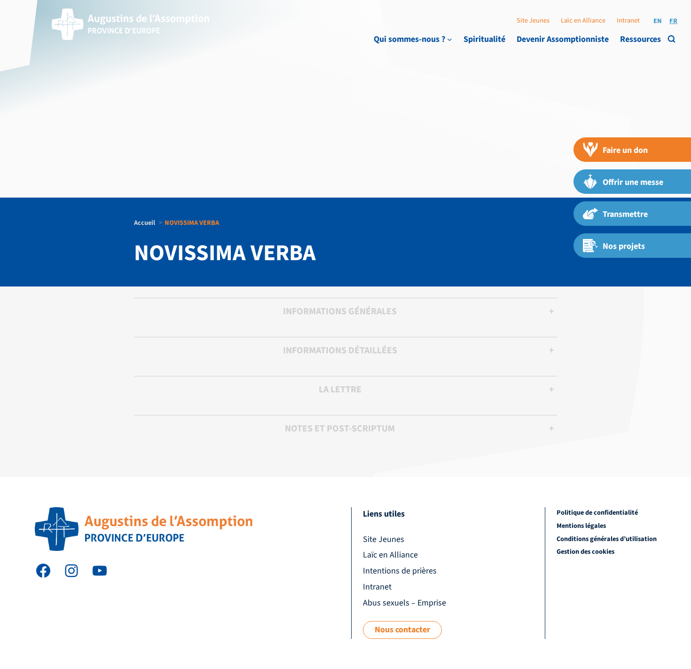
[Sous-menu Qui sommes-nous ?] (449, 39)
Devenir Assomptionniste (563, 39)
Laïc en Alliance (583, 20)
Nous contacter (402, 630)
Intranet (628, 20)
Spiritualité (484, 39)
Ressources (640, 39)
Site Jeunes (533, 20)
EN (657, 21)
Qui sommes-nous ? (409, 39)
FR (673, 21)
